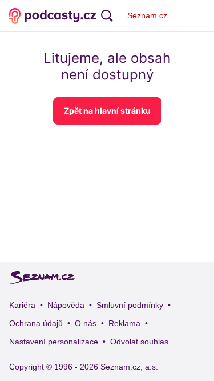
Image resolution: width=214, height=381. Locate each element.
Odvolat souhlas (139, 341)
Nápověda (65, 305)
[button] (107, 111)
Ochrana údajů (36, 323)
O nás (85, 323)
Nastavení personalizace (53, 341)
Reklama (124, 323)
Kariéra (22, 305)
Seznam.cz (147, 15)
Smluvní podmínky (129, 305)
